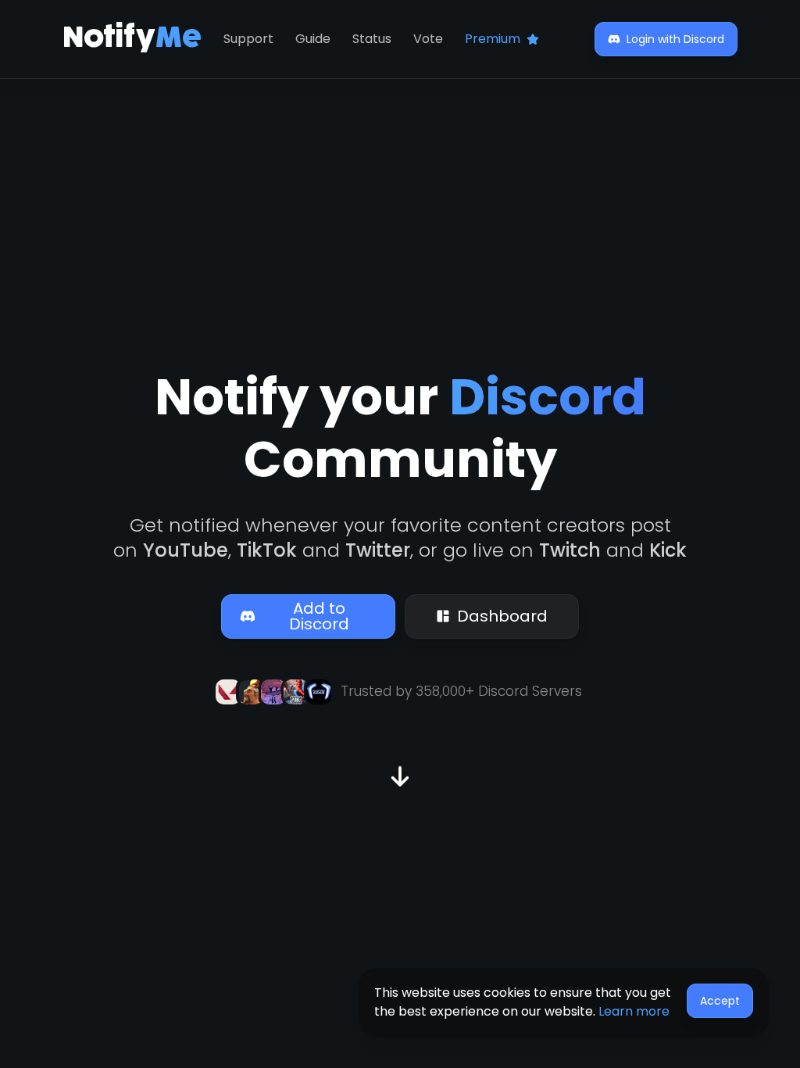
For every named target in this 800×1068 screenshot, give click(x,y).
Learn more (634, 1011)
